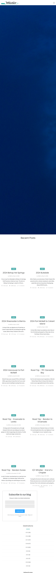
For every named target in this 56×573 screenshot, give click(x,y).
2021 (27, 554)
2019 (27, 547)
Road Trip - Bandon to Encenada (42, 420)
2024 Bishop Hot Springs (13, 272)
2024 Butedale (42, 272)
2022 (42, 366)
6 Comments (50, 336)
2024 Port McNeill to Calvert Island (42, 322)
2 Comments (50, 385)
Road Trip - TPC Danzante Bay (42, 371)
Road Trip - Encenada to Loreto (14, 420)
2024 (13, 268)
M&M (10, 276)
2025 (27, 566)
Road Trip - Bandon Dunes (14, 470)
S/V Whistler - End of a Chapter (42, 471)
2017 (27, 540)
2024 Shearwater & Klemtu (14, 321)
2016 (27, 536)
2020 (27, 551)
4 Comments (22, 385)
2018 (27, 543)
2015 (27, 532)
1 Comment (21, 285)
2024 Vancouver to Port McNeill (13, 371)
